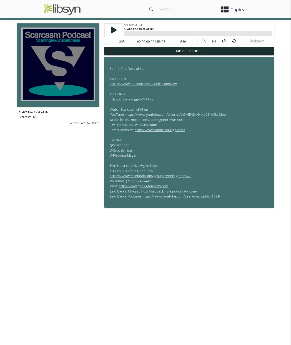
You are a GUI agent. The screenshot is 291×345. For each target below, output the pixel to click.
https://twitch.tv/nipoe (139, 124)
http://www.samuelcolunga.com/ (160, 130)
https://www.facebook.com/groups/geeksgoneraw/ (150, 175)
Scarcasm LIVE (28, 117)
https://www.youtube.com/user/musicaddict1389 (181, 196)
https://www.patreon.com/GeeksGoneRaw (143, 83)
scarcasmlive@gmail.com (139, 165)
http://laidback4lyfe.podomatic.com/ (169, 191)
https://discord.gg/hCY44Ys (131, 99)
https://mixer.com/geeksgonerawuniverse (153, 119)
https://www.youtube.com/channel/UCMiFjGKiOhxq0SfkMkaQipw (176, 114)
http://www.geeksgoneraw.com (143, 186)
